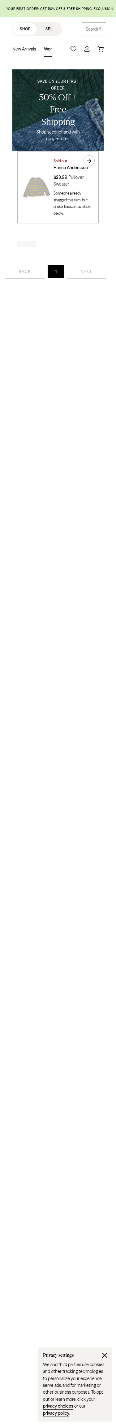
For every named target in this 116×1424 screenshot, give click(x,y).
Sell (50, 29)
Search (92, 29)
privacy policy (56, 1413)
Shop (25, 29)
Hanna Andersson (71, 167)
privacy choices (58, 1406)
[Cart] (100, 49)
